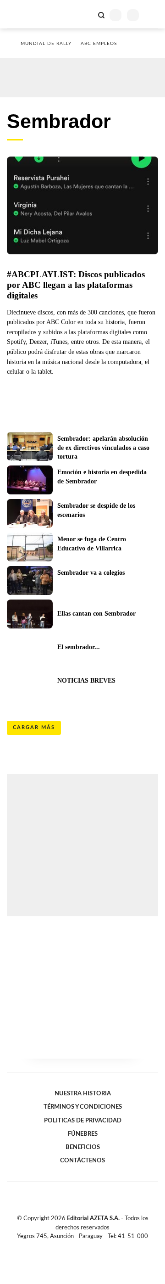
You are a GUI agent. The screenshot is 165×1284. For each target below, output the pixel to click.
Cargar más (34, 727)
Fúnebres (83, 1134)
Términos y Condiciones (83, 1107)
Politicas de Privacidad (82, 1120)
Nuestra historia (83, 1093)
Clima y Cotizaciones (85, 14)
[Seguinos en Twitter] (78, 1247)
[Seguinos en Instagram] (98, 1247)
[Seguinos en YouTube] (88, 1247)
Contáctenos (82, 1160)
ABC (24, 14)
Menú (152, 15)
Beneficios (83, 1147)
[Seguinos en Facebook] (69, 1247)
